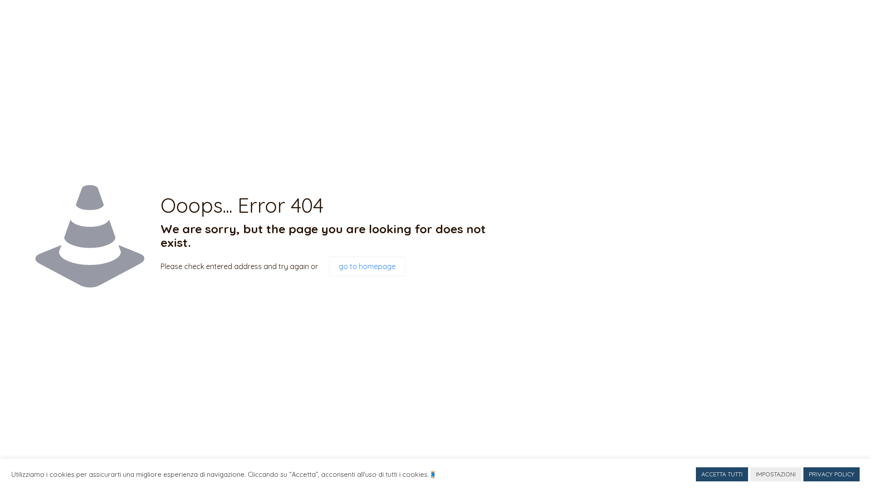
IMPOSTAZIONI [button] (776, 474)
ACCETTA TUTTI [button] (722, 474)
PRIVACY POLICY (831, 474)
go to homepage (367, 266)
